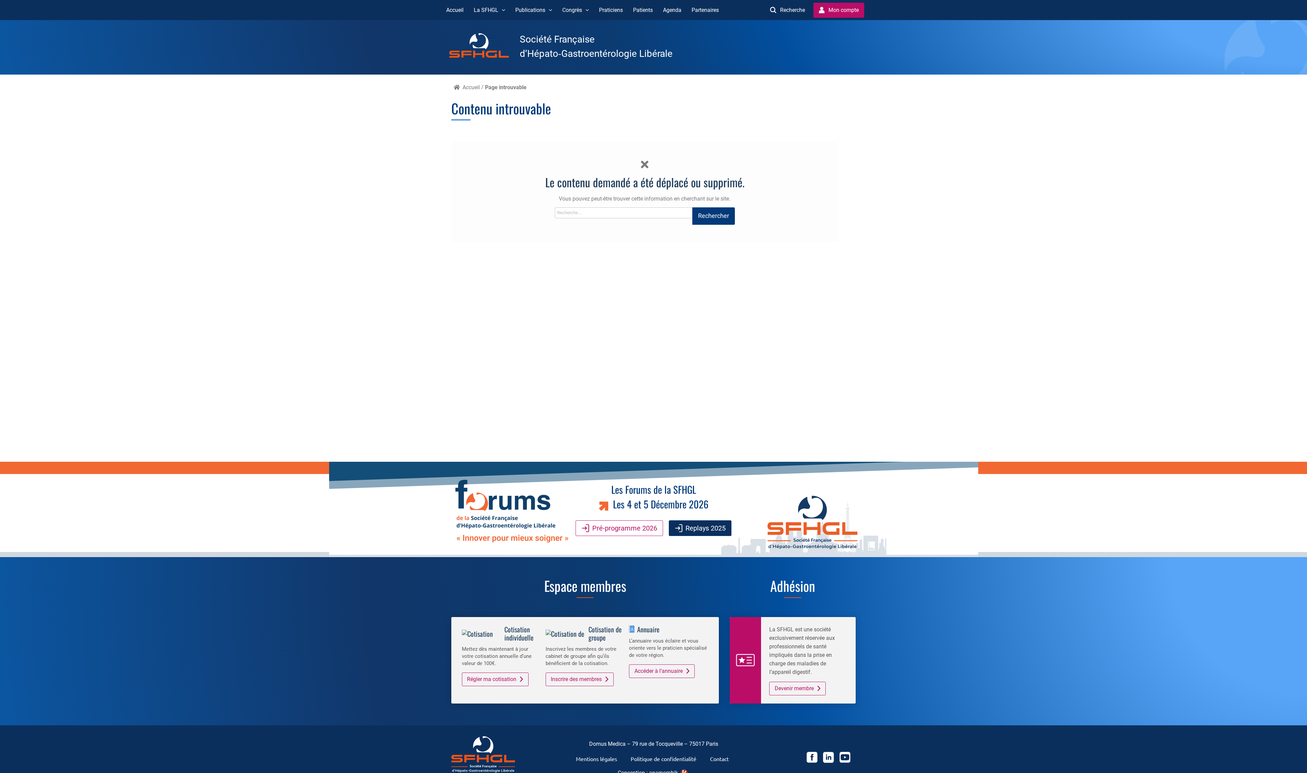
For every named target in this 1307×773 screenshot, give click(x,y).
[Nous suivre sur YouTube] (845, 758)
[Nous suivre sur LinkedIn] (828, 758)
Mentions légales (596, 758)
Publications (530, 10)
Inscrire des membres (576, 679)
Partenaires (705, 10)
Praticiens (611, 10)
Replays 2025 (705, 528)
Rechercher (713, 215)
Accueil (455, 10)
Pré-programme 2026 (624, 528)
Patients (643, 10)
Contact (719, 758)
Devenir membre (794, 688)
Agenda (672, 10)
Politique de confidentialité (663, 758)
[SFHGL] (484, 46)
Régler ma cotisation (491, 679)
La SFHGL (486, 10)
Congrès (572, 10)
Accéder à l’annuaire (658, 671)
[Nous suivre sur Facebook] (812, 758)
